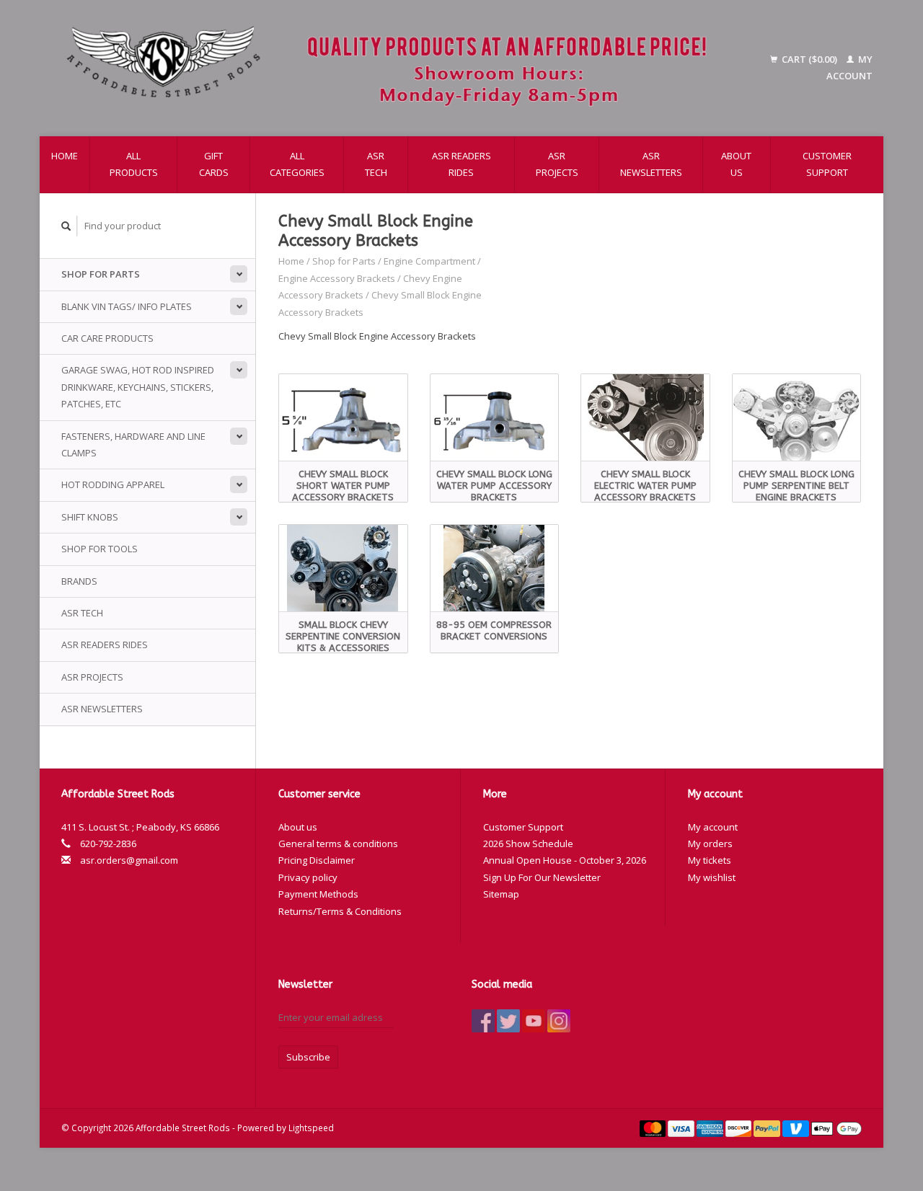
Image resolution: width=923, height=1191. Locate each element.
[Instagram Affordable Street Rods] (558, 1020)
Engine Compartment (429, 260)
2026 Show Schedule (528, 843)
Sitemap (501, 893)
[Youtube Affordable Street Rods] (533, 1020)
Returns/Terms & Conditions (340, 911)
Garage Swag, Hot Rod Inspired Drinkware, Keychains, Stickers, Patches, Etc (137, 386)
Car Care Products (107, 338)
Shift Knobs (89, 516)
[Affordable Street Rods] (393, 68)
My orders (710, 843)
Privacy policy (307, 877)
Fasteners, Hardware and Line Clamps (133, 444)
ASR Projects (557, 164)
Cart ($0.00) (809, 59)
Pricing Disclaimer (316, 860)
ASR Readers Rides (461, 164)
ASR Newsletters (651, 164)
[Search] (66, 226)
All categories (297, 164)
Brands (79, 581)
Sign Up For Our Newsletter (542, 877)
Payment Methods (318, 893)
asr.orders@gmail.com (129, 860)
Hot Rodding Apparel (112, 484)
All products (134, 164)
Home (64, 155)
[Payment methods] (654, 1127)
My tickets (709, 860)
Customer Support (827, 164)
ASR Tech (376, 164)
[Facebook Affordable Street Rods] (483, 1020)
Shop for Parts (100, 273)
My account (713, 826)
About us (736, 164)
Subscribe (308, 1056)
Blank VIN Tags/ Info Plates (126, 306)
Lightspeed (311, 1127)
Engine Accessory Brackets (337, 278)
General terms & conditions (338, 843)
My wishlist (712, 877)
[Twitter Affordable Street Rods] (508, 1020)
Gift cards (214, 164)
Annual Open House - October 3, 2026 (564, 860)
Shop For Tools (99, 548)
